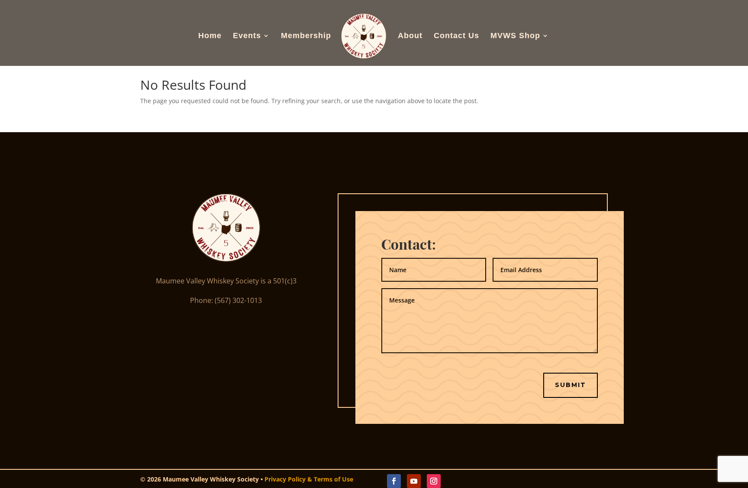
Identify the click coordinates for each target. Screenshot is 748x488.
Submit (570, 385)
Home (210, 36)
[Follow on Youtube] (414, 481)
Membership (306, 36)
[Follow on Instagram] (434, 481)
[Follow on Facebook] (394, 481)
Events (247, 36)
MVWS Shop (515, 36)
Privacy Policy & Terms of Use (308, 479)
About (410, 36)
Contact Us (456, 36)
